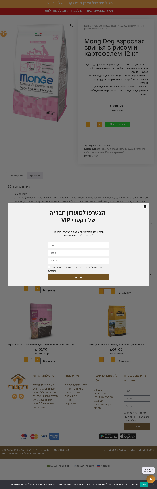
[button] (145, 207)
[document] (78, 244)
